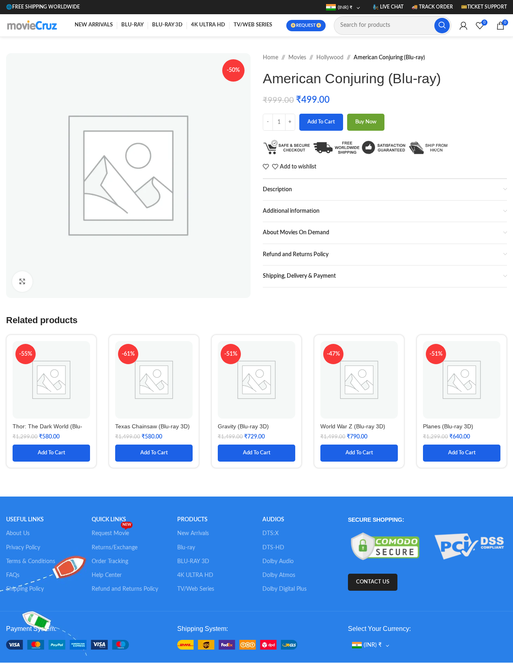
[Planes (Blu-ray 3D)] (461, 380)
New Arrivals (193, 533)
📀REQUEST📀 (306, 25)
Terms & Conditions (30, 561)
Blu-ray (186, 548)
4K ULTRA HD (195, 575)
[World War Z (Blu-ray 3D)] (359, 380)
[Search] (442, 25)
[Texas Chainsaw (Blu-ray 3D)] (154, 380)
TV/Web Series (195, 589)
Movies (297, 57)
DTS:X (270, 533)
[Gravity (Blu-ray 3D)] (256, 380)
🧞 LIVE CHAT (388, 6)
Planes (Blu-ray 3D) (448, 426)
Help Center (107, 575)
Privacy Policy (23, 548)
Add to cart (321, 122)
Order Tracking (110, 561)
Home (270, 57)
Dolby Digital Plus (284, 589)
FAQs (12, 575)
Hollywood (329, 57)
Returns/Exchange (114, 548)
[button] (51, 453)
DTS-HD (273, 548)
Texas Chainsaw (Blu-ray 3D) (152, 426)
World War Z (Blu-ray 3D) (352, 426)
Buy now (365, 122)
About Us (18, 533)
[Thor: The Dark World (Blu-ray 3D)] (51, 380)
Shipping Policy (25, 589)
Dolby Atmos (278, 575)
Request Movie (111, 531)
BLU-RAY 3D (193, 561)
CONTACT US (372, 582)
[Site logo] (33, 25)
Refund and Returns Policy (125, 589)
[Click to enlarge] (22, 281)
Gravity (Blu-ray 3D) (243, 426)
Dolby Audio (278, 561)
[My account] (463, 25)
